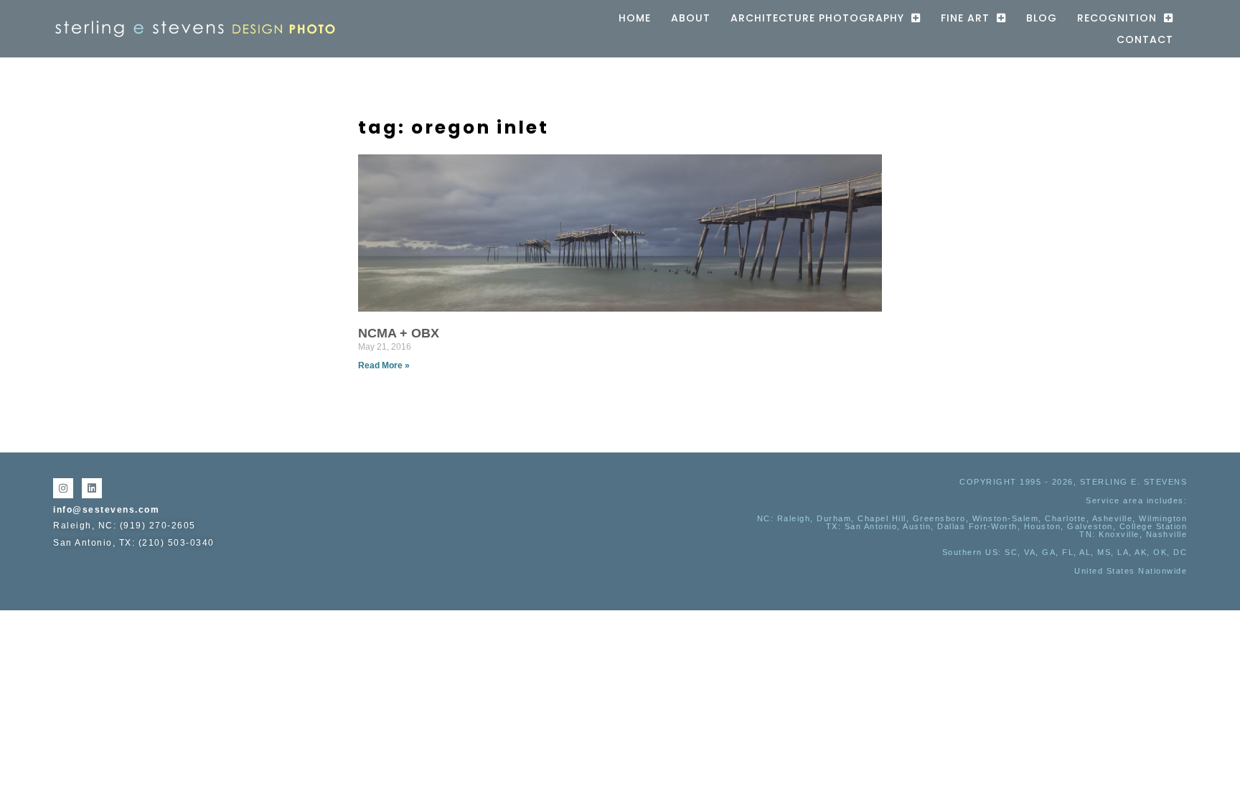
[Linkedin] (92, 488)
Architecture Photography (817, 18)
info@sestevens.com (106, 510)
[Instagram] (63, 488)
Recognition (1117, 18)
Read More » (384, 365)
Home (635, 18)
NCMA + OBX (398, 333)
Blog (1041, 18)
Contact (1145, 39)
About (690, 18)
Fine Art (965, 18)
